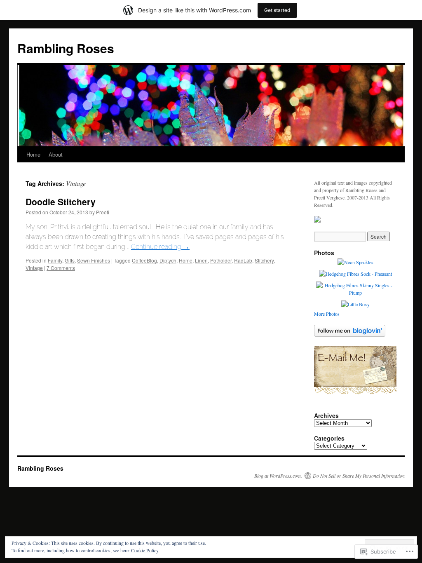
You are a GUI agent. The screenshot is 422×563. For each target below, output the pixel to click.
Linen (201, 260)
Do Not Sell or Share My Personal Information (359, 475)
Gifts (70, 260)
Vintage (34, 267)
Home (33, 154)
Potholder (221, 260)
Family (55, 260)
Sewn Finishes (93, 260)
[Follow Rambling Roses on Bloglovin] (349, 334)
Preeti (102, 212)
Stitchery (264, 260)
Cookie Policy (145, 550)
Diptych (167, 260)
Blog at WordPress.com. (278, 475)
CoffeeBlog (144, 260)
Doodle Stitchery (61, 201)
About (56, 154)
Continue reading (160, 247)
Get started (277, 10)
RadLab (243, 260)
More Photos (327, 313)
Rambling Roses (65, 48)
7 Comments (61, 267)
